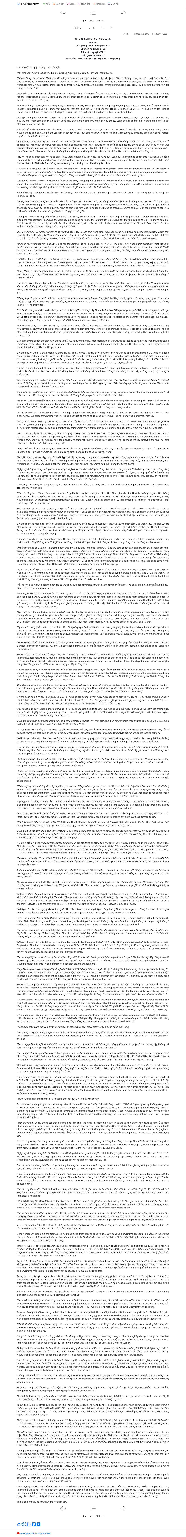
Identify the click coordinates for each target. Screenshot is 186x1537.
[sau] (123, 12)
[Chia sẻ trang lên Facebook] (34, 1525)
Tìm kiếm (100, 3)
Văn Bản (60, 3)
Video (73, 3)
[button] (92, 28)
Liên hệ (114, 3)
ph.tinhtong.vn (30, 4)
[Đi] (103, 20)
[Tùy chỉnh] (77, 28)
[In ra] (111, 28)
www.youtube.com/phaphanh (35, 1533)
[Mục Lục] (93, 12)
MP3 (48, 3)
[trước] (63, 12)
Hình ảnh (86, 3)
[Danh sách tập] (83, 20)
